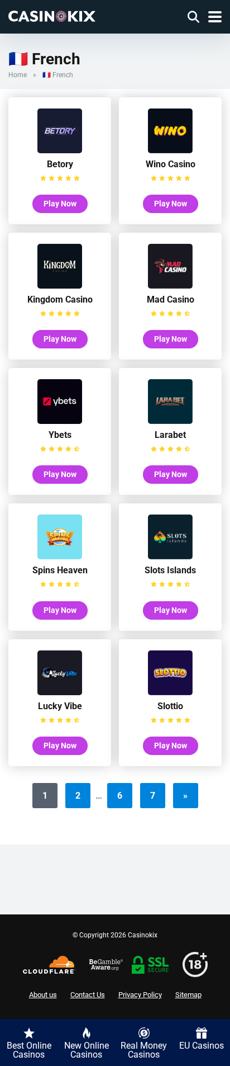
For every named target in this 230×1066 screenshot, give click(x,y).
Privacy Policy (140, 994)
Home (17, 75)
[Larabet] (170, 421)
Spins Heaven (60, 570)
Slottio (170, 706)
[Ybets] (59, 421)
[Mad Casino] (170, 285)
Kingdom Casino (60, 299)
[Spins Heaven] (59, 556)
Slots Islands (170, 570)
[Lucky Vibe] (59, 692)
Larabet (170, 435)
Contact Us (87, 994)
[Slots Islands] (170, 556)
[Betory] (59, 150)
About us (43, 994)
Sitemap (188, 994)
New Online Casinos (86, 1050)
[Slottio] (170, 692)
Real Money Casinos (144, 1050)
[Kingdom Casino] (59, 285)
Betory (60, 164)
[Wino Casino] (170, 150)
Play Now (60, 203)
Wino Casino (170, 164)
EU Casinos (201, 1045)
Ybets (60, 435)
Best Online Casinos (29, 1050)
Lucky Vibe (60, 706)
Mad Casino (170, 299)
